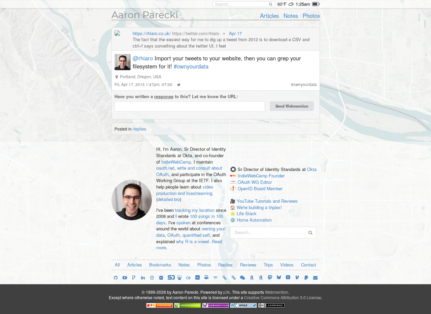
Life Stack (247, 213)
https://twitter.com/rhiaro (195, 33)
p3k (226, 292)
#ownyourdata (191, 66)
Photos (311, 15)
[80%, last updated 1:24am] (316, 4)
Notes (291, 15)
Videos (287, 264)
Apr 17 (235, 33)
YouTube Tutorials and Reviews (267, 201)
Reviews (248, 264)
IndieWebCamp (176, 162)
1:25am (303, 4)
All (117, 264)
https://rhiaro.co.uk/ (152, 33)
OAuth (173, 235)
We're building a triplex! (259, 207)
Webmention (276, 292)
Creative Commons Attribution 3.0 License (282, 297)
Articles (269, 15)
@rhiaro (143, 58)
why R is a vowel (192, 241)
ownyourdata (305, 84)
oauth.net (165, 168)
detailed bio (169, 199)
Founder (277, 175)
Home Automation (254, 220)
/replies (139, 129)
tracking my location (194, 210)
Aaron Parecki (144, 15)
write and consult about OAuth (189, 171)
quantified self (196, 235)
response (163, 96)
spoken (183, 222)
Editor (266, 182)
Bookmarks (160, 264)
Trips (268, 264)
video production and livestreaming (184, 189)
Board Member (268, 188)
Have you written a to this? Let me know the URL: (176, 96)
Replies (225, 264)
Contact (308, 264)
